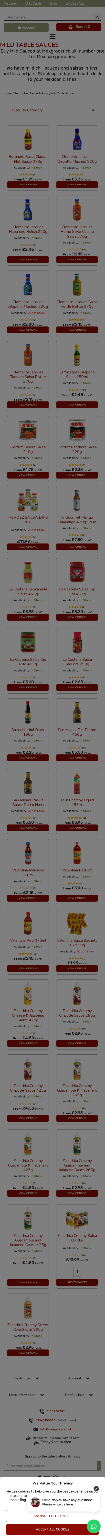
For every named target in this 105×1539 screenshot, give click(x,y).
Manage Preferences (52, 1516)
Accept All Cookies (52, 1529)
